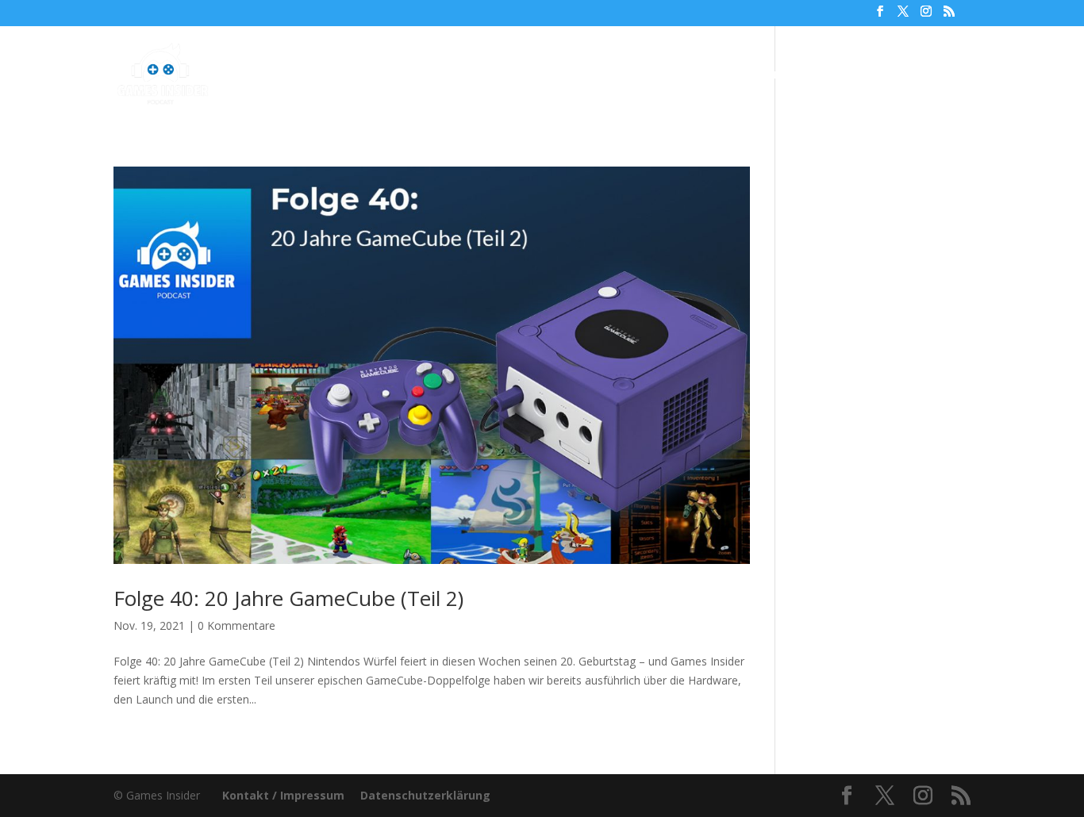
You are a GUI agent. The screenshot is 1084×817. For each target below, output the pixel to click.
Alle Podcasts (427, 75)
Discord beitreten (883, 75)
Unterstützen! (763, 75)
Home (347, 75)
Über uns (670, 75)
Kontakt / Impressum (283, 795)
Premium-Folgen (555, 75)
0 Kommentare (236, 625)
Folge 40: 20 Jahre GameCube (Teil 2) (288, 598)
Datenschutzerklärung (425, 795)
